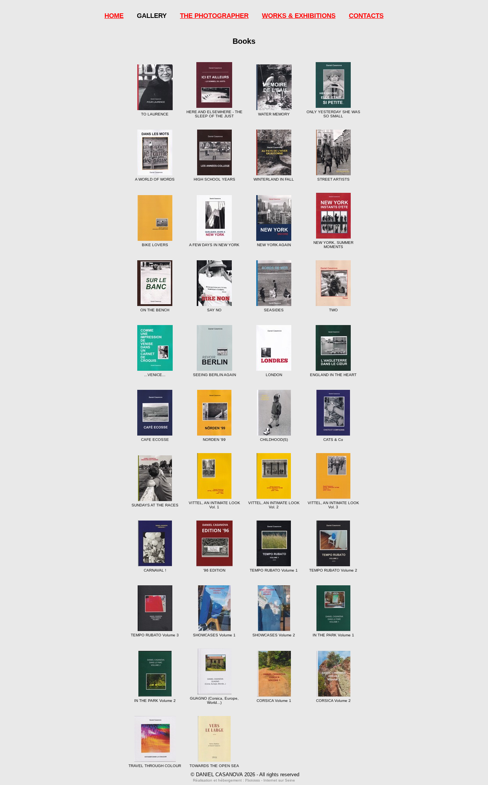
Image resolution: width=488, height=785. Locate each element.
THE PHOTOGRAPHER (214, 15)
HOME (114, 15)
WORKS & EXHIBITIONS (299, 15)
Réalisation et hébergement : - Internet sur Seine (244, 780)
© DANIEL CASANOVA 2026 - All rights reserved (245, 774)
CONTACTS (366, 15)
